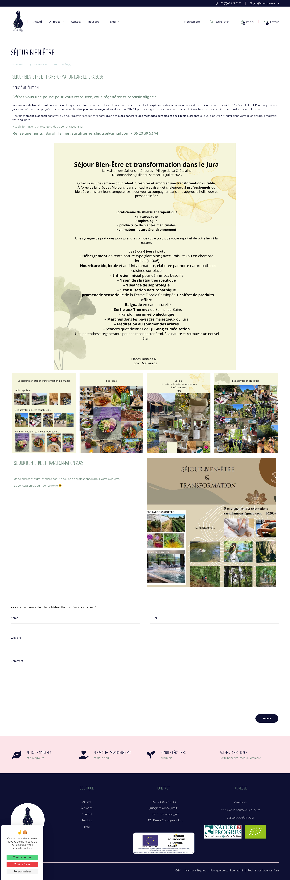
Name (14, 618)
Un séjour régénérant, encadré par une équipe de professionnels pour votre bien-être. (67, 479)
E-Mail (153, 618)
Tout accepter (22, 857)
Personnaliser (22, 871)
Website (16, 637)
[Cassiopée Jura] (18, 21)
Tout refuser (22, 864)
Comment (17, 661)
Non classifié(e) (62, 64)
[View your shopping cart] (240, 22)
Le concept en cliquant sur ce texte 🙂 (38, 485)
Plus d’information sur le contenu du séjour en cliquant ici (47, 126)
